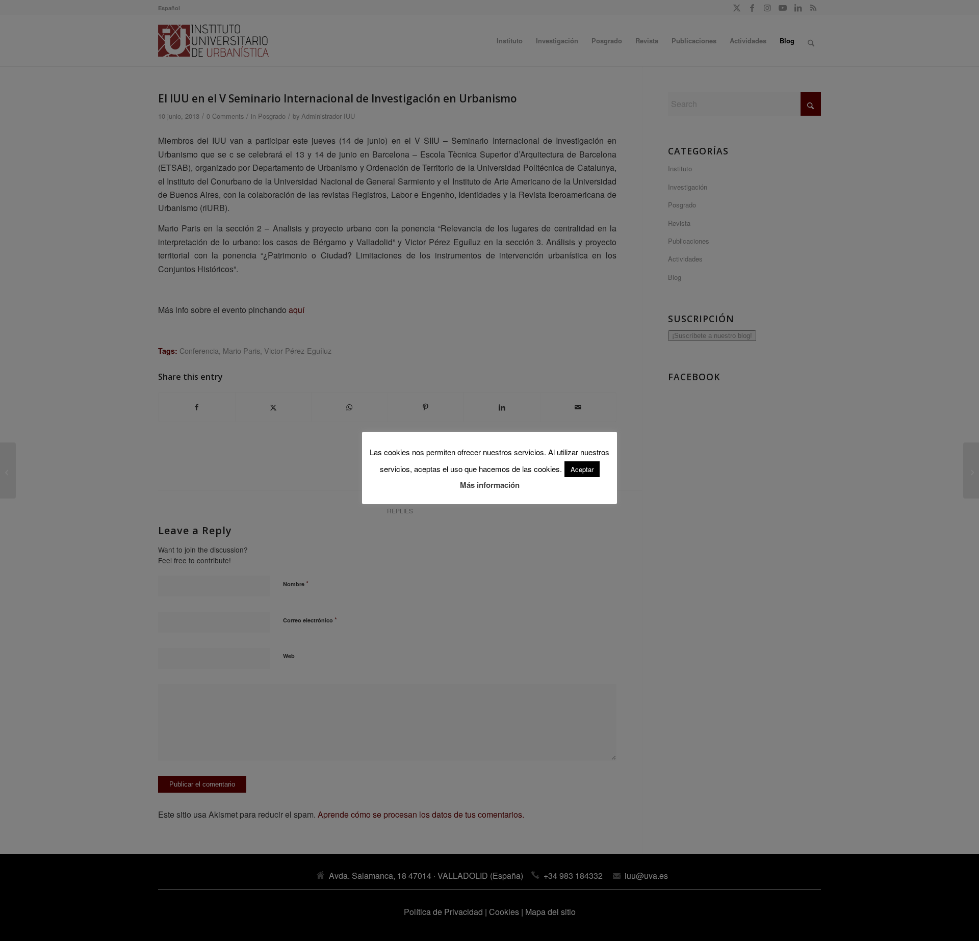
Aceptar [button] (582, 469)
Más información (490, 484)
